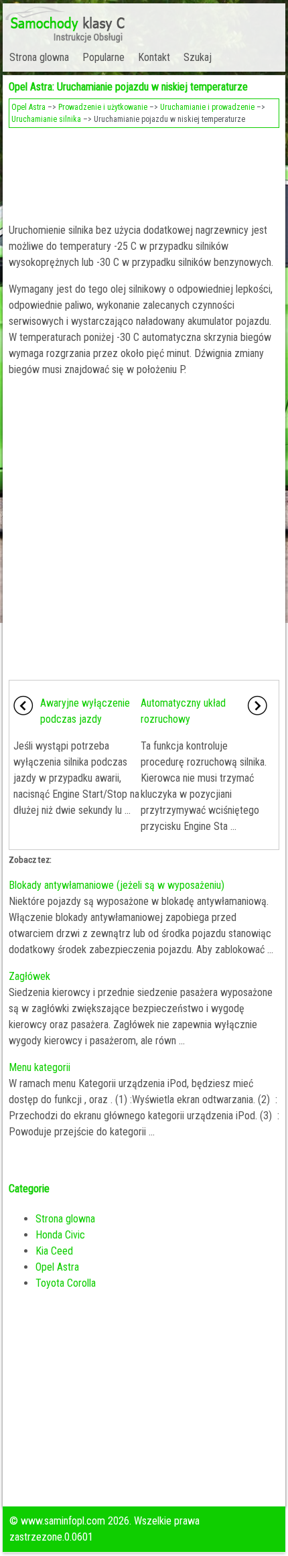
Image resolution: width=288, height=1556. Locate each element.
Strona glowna (39, 57)
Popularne (103, 57)
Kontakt (154, 57)
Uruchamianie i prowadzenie (207, 107)
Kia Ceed (54, 1251)
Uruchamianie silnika (46, 119)
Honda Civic (60, 1234)
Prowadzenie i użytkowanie (102, 107)
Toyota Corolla (65, 1283)
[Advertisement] (144, 171)
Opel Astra (28, 107)
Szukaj (198, 57)
